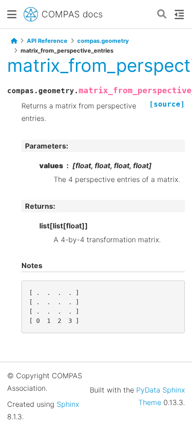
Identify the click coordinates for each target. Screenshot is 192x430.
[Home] (14, 41)
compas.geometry (103, 40)
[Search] (162, 14)
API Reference (47, 40)
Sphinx (68, 404)
